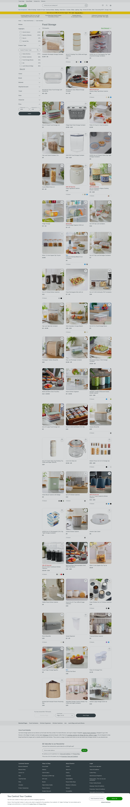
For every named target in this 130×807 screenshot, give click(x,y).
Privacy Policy (42, 804)
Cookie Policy (32, 804)
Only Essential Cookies (97, 798)
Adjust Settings (105, 802)
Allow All (114, 798)
